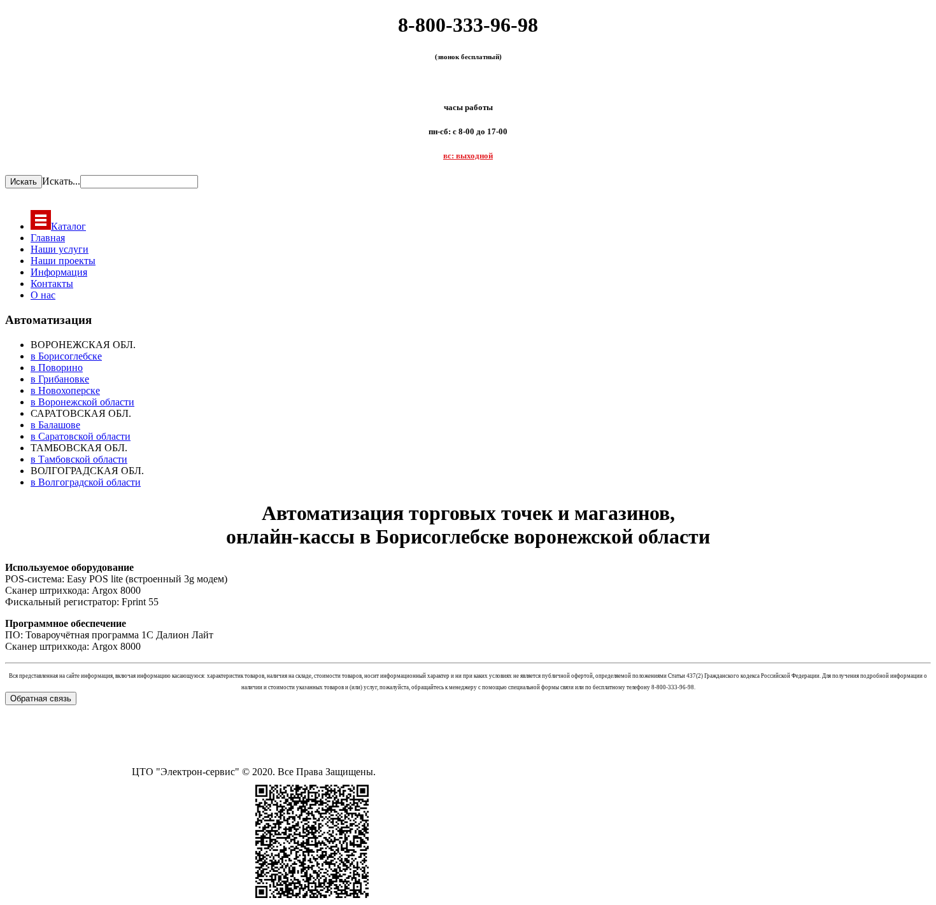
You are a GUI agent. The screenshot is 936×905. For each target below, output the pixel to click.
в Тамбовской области (79, 459)
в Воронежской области (82, 401)
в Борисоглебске (66, 356)
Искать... (61, 181)
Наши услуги (60, 249)
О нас (43, 295)
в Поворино (57, 367)
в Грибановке (60, 379)
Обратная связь (40, 698)
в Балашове (55, 424)
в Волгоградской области (86, 482)
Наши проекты (63, 260)
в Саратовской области (81, 436)
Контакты (52, 283)
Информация (59, 272)
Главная (48, 237)
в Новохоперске (65, 390)
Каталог (68, 226)
